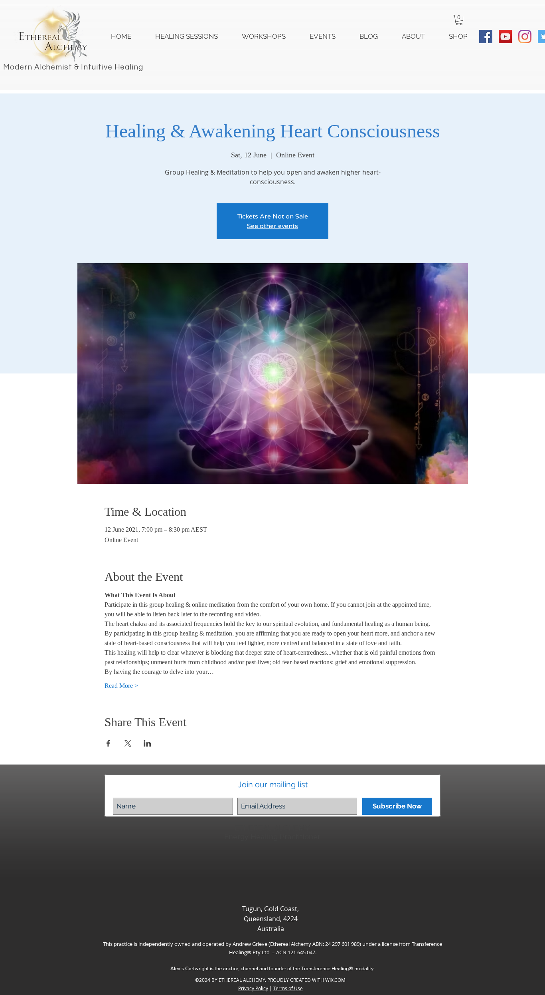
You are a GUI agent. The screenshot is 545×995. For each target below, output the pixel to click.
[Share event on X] (128, 743)
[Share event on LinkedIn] (147, 743)
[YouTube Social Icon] (505, 36)
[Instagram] (524, 36)
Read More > (121, 685)
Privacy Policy (253, 988)
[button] (459, 20)
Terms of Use (288, 988)
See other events (272, 226)
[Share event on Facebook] (108, 743)
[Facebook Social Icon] (485, 36)
